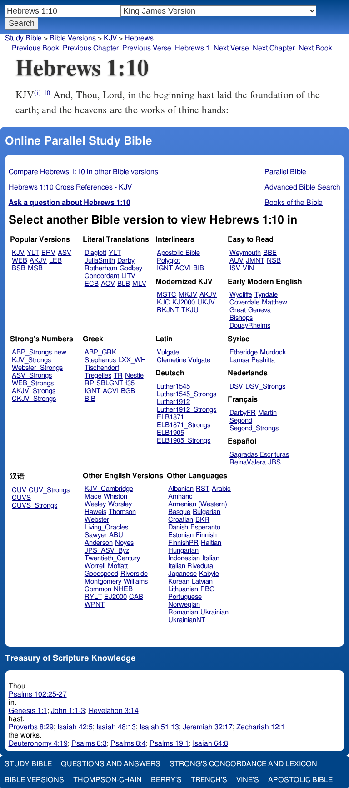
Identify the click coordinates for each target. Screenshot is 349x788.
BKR (202, 519)
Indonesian (184, 558)
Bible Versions (73, 38)
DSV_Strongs (265, 386)
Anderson (99, 542)
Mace (93, 496)
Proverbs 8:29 (31, 727)
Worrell (95, 566)
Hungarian (183, 550)
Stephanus (100, 360)
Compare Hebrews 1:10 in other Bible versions (83, 171)
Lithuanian (183, 589)
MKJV (188, 294)
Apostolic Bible (300, 779)
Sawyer (96, 535)
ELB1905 (170, 432)
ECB (92, 283)
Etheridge (243, 352)
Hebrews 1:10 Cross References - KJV (70, 187)
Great (237, 310)
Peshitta (263, 360)
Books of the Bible (293, 202)
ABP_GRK (100, 352)
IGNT (165, 268)
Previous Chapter (91, 48)
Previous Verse (146, 48)
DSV (236, 386)
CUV (19, 490)
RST (202, 488)
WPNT (95, 604)
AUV (236, 260)
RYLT (93, 596)
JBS (274, 462)
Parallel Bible (285, 171)
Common (98, 589)
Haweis (95, 512)
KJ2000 (183, 302)
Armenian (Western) (197, 504)
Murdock (273, 352)
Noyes (124, 542)
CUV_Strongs (49, 490)
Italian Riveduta (190, 566)
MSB (35, 268)
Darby (126, 260)
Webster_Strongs (37, 367)
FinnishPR (183, 542)
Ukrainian (214, 612)
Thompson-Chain (107, 779)
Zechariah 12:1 (260, 727)
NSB (274, 260)
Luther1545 (173, 386)
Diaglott (95, 252)
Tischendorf (102, 367)
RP (89, 383)
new (60, 352)
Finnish (206, 535)
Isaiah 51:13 (159, 727)
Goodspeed (101, 573)
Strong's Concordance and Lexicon (243, 764)
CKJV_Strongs (34, 398)
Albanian (181, 488)
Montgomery (103, 581)
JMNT (255, 260)
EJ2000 (115, 596)
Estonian (181, 535)
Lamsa (239, 360)
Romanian (183, 612)
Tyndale (266, 294)
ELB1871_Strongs (183, 425)
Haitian (211, 542)
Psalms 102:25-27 (38, 694)
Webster (97, 519)
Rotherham (101, 268)
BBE (270, 252)
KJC (163, 302)
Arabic (221, 488)
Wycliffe (240, 294)
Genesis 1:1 (28, 710)
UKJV (206, 302)
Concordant (102, 276)
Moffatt (118, 566)
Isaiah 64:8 (210, 743)
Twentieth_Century (112, 558)
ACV (108, 283)
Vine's (247, 779)
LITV (128, 276)
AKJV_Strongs (33, 391)
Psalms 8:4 (128, 743)
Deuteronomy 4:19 (38, 743)
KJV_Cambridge (109, 488)
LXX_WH (132, 360)
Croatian (180, 519)
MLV (139, 283)
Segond (240, 420)
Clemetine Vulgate (183, 360)
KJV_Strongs (31, 360)
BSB (18, 268)
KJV (110, 38)
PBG (207, 589)
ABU (116, 535)
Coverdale (244, 302)
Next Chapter (274, 48)
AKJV (38, 260)
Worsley (120, 504)
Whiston (115, 496)
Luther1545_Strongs (186, 394)
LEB (55, 260)
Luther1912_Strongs (186, 409)
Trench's (209, 779)
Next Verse (231, 48)
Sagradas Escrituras (259, 454)
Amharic (180, 496)
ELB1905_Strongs (183, 440)
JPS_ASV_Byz (107, 550)
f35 (130, 383)
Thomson (122, 512)
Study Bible (23, 38)
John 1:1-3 (68, 710)
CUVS (21, 497)
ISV (234, 268)
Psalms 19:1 (169, 743)
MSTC (166, 294)
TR (118, 375)
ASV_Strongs (32, 375)
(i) (37, 92)
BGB (128, 391)
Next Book (315, 48)
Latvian (202, 581)
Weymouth (245, 252)
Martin (267, 412)
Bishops (241, 317)
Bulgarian (206, 512)
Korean (178, 581)
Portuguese (185, 596)
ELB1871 (170, 417)
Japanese (182, 573)
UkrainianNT (186, 620)
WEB (19, 260)
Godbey (131, 268)
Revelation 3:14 (114, 710)
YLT (33, 252)
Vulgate (168, 352)
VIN (248, 268)
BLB (123, 283)
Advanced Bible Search (302, 187)
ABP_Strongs (32, 352)
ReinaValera (247, 462)
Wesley (95, 504)
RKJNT (168, 310)
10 (47, 92)
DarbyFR (242, 412)
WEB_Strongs (33, 383)
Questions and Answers (110, 764)
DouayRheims (249, 325)
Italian (210, 558)
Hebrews (139, 38)
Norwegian (184, 604)
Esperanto (205, 527)
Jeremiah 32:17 (208, 727)
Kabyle (209, 573)
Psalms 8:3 (89, 743)
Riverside (134, 573)
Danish (178, 527)
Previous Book (35, 48)
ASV (64, 252)
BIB (198, 268)
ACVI (183, 268)
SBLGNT (109, 383)
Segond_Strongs (254, 428)
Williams (136, 581)
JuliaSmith (100, 260)
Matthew (274, 302)
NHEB (123, 589)
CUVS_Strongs (34, 505)
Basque (179, 512)
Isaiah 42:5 (75, 727)
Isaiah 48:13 (116, 727)
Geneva (259, 310)
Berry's (166, 779)
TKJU (190, 310)
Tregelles (98, 375)
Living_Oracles (106, 527)
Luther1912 (173, 402)
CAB (136, 596)
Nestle (134, 375)
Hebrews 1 (192, 48)
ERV (48, 252)
